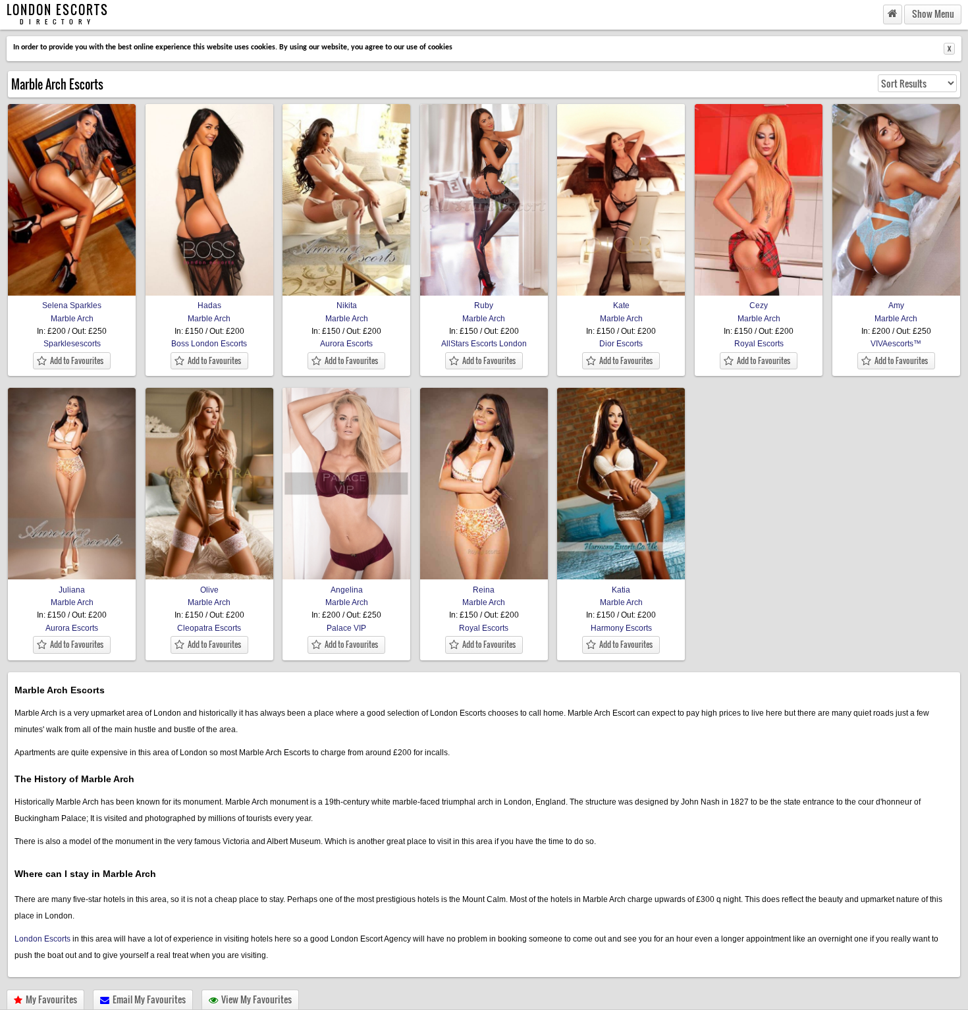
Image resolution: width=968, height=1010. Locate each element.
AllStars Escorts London (484, 343)
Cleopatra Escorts (209, 628)
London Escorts (42, 939)
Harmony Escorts (621, 628)
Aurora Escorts (346, 343)
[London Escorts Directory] (892, 14)
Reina (484, 589)
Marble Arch (72, 318)
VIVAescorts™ (896, 343)
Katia (621, 589)
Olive (209, 589)
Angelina (347, 589)
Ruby (483, 305)
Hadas (209, 305)
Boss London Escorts (209, 343)
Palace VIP (346, 628)
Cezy (758, 305)
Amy (896, 305)
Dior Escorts (621, 343)
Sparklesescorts (72, 343)
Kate (621, 305)
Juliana (72, 589)
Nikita (346, 305)
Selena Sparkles (71, 305)
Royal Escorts (759, 343)
